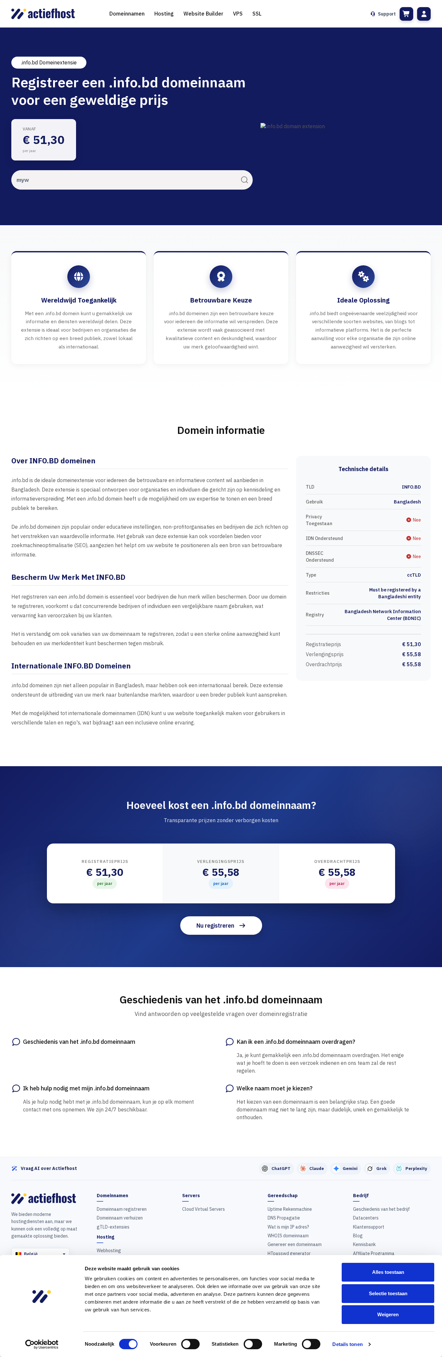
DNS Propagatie (284, 1218)
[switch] (190, 1344)
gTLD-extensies (113, 1227)
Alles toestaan (388, 1272)
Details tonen (347, 1344)
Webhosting (109, 1250)
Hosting (164, 13)
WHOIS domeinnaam (288, 1236)
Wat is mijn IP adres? (288, 1227)
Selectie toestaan (388, 1293)
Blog (358, 1236)
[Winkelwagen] (406, 14)
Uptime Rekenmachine (290, 1209)
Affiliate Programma (373, 1253)
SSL (256, 13)
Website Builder (203, 13)
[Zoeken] (244, 179)
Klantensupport (368, 1227)
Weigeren (388, 1314)
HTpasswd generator (289, 1253)
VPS (238, 13)
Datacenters (366, 1218)
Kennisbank (364, 1244)
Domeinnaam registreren (122, 1209)
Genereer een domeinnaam (295, 1244)
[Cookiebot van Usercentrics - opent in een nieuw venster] (42, 1344)
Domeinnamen (127, 13)
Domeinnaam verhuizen (120, 1218)
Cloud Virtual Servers (203, 1209)
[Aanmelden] (424, 14)
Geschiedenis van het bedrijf (381, 1209)
